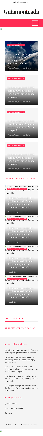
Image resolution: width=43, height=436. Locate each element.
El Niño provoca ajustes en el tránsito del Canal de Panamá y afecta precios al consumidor (21, 378)
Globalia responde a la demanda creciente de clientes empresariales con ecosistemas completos (21, 369)
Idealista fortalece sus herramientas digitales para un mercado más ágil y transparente (20, 359)
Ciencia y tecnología (16, 45)
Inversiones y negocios (17, 189)
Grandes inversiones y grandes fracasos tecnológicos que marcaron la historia (21, 351)
